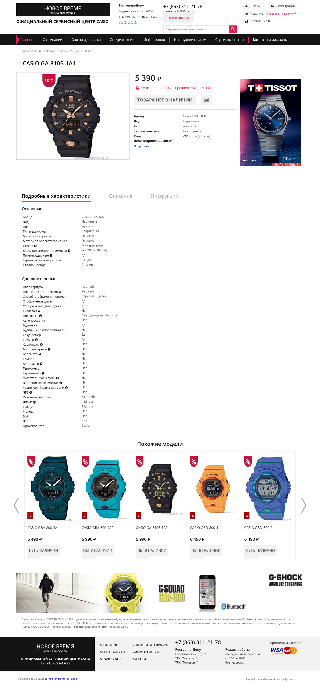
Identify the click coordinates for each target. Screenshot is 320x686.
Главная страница (32, 51)
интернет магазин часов (61, 679)
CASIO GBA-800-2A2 (97, 527)
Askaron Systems (284, 679)
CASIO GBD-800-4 (204, 527)
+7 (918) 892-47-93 (55, 663)
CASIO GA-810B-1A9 (152, 527)
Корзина (272, 13)
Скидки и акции (122, 39)
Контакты (139, 659)
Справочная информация (150, 645)
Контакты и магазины (270, 39)
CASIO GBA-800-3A (42, 527)
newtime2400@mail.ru (180, 11)
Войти (255, 6)
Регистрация (286, 6)
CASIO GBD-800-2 (258, 527)
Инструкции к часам (190, 39)
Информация (154, 39)
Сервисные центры (146, 652)
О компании (52, 39)
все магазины (128, 21)
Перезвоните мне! (178, 18)
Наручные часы (56, 51)
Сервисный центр (229, 39)
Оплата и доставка (86, 39)
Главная (27, 39)
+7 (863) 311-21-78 (182, 6)
